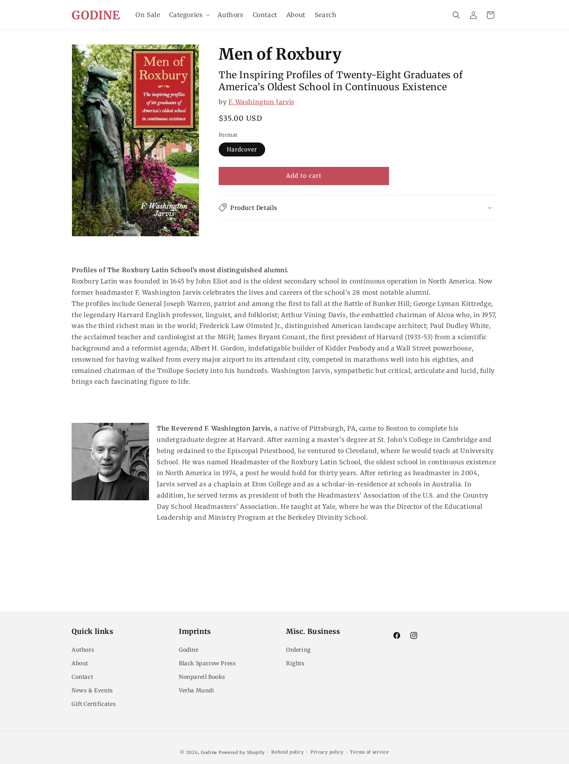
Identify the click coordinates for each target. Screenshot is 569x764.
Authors (83, 649)
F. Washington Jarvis (261, 101)
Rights (295, 663)
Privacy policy (326, 752)
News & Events (92, 690)
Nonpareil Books (202, 676)
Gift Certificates (94, 703)
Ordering (298, 649)
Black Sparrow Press (207, 663)
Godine (189, 649)
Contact (82, 676)
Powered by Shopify (242, 752)
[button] (189, 15)
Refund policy (287, 752)
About (80, 663)
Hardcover (242, 149)
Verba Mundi (196, 690)
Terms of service (369, 752)
